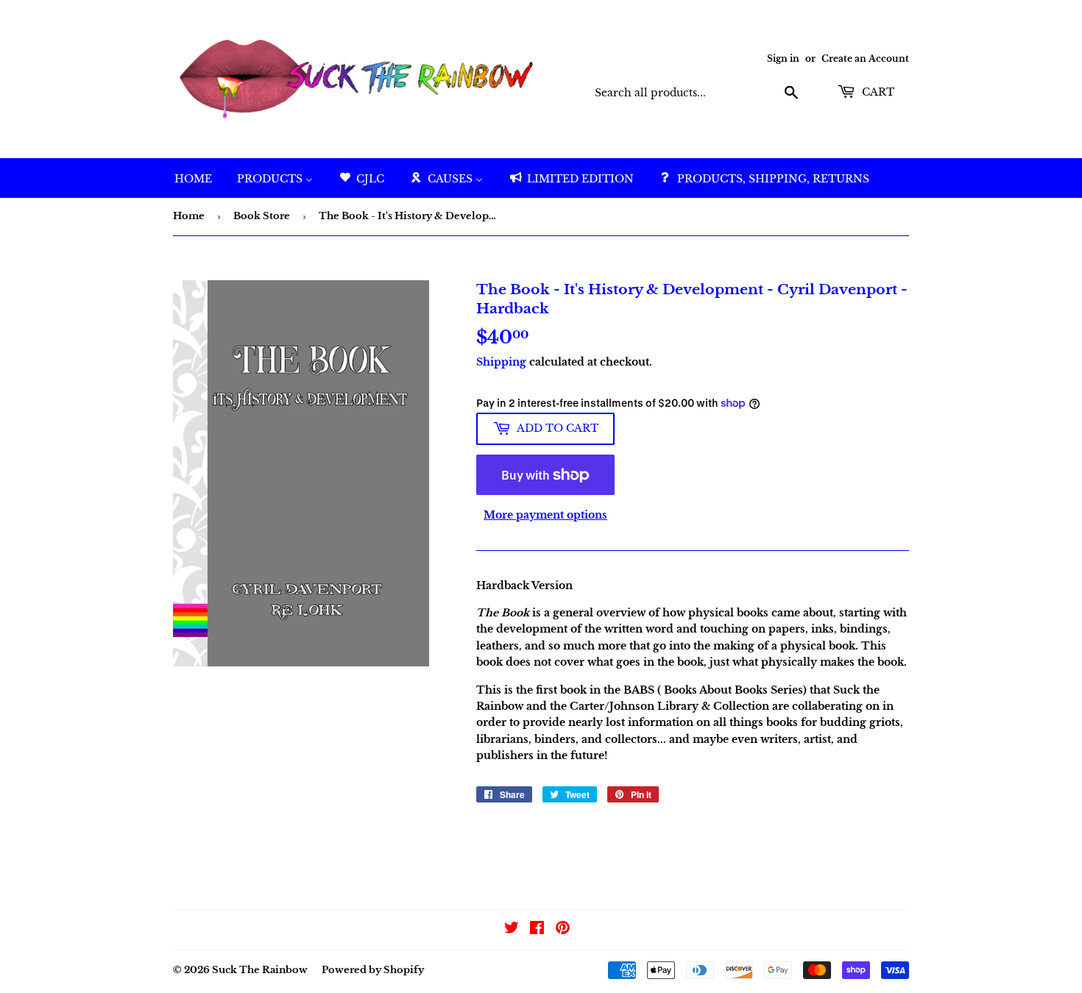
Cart (876, 92)
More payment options (545, 515)
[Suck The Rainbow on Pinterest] (562, 929)
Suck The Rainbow (260, 970)
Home (189, 216)
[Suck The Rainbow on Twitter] (511, 929)
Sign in (783, 58)
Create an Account (865, 58)
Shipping (501, 362)
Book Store (261, 216)
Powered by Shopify (373, 970)
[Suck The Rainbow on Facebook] (537, 929)
